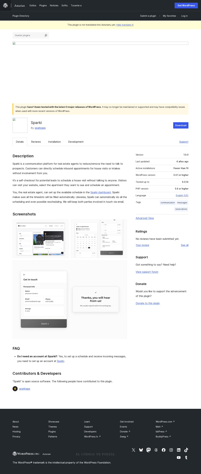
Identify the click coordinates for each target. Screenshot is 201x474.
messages (182, 202)
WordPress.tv (92, 436)
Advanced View (145, 218)
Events (123, 426)
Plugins (52, 431)
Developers (90, 431)
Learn (87, 421)
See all (184, 245)
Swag (124, 436)
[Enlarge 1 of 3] (64, 223)
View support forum (147, 271)
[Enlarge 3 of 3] (122, 264)
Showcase (53, 421)
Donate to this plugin (148, 303)
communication (168, 202)
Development (76, 141)
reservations (181, 209)
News (15, 426)
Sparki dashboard (100, 192)
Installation (54, 141)
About (16, 421)
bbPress (161, 431)
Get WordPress (186, 5)
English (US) (182, 195)
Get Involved (126, 421)
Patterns (52, 436)
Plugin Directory (21, 15)
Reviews (36, 141)
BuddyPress (163, 436)
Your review (142, 245)
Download (180, 125)
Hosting (17, 431)
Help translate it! (124, 24)
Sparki (60, 361)
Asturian (47, 454)
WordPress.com (165, 421)
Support (183, 141)
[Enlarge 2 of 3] (122, 223)
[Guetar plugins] (46, 35)
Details (20, 141)
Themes (52, 426)
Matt (159, 426)
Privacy (16, 436)
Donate (125, 431)
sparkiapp (40, 127)
